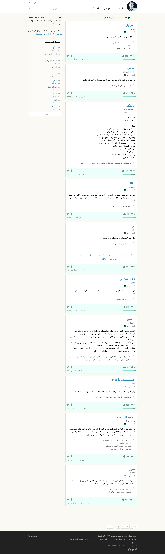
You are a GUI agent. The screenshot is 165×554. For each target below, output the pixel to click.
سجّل (30, 3)
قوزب (54, 93)
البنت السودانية (50, 60)
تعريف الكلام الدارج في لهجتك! (49, 34)
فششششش (127, 279)
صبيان (82, 254)
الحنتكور (130, 105)
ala (79, 371)
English (33, 536)
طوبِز (132, 469)
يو (110, 254)
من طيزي (113, 259)
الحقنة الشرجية (126, 417)
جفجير (54, 74)
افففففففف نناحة (125, 379)
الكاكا (132, 183)
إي (90, 254)
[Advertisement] (101, 515)
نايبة (95, 254)
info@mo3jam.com (116, 546)
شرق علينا (52, 87)
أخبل (55, 100)
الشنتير (131, 319)
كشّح (55, 47)
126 (110, 526)
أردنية (128, 32)
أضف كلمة (94, 8)
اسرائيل (130, 25)
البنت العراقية (51, 54)
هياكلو (104, 259)
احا (133, 226)
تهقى (115, 254)
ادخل (35, 3)
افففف (131, 68)
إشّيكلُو (102, 254)
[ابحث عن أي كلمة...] (30, 8)
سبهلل (54, 106)
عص (55, 80)
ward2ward (82, 503)
